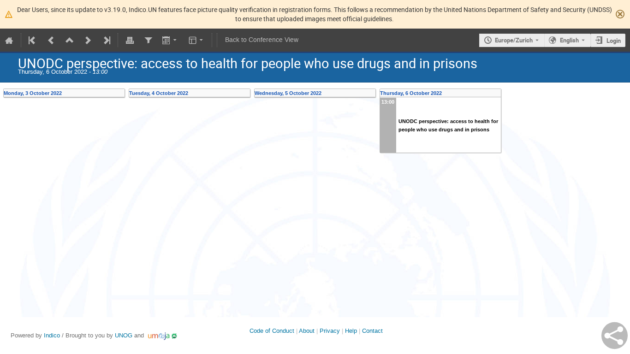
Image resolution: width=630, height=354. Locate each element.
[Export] (170, 40)
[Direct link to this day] (122, 93)
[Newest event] (106, 40)
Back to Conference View (261, 39)
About (307, 331)
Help (351, 331)
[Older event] (51, 40)
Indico (52, 335)
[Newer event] (88, 40)
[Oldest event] (33, 40)
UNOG (123, 335)
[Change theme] (197, 40)
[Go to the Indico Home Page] (9, 40)
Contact (372, 331)
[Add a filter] (148, 40)
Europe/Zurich (514, 40)
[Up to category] (69, 40)
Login (613, 40)
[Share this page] (614, 335)
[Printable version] (129, 40)
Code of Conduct (272, 331)
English (569, 40)
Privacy (330, 331)
